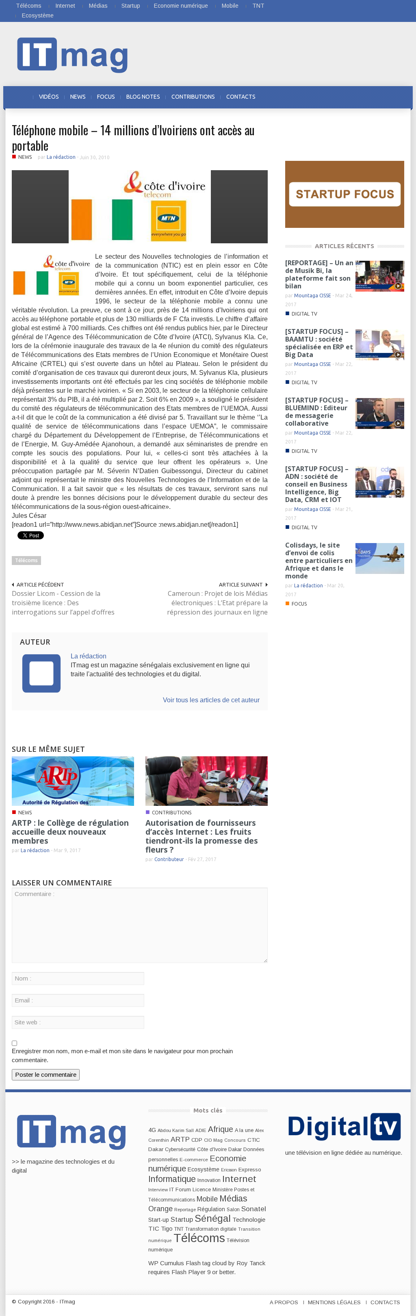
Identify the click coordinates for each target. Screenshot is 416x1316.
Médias (98, 5)
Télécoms (28, 5)
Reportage (185, 1209)
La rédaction (61, 157)
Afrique (220, 1129)
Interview (158, 1189)
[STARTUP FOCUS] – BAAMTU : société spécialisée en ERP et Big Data (319, 343)
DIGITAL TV (304, 313)
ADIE (200, 1130)
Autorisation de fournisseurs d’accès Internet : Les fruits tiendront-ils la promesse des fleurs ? (201, 836)
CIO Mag (213, 1140)
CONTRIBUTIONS (193, 96)
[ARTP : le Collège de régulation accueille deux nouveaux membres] (73, 780)
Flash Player (188, 1271)
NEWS (78, 96)
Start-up (158, 1219)
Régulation (211, 1209)
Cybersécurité (180, 1149)
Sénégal (213, 1218)
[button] (396, 96)
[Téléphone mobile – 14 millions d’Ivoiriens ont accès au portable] (140, 206)
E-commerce (194, 1159)
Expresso (249, 1170)
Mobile (230, 5)
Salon (233, 1209)
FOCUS (106, 96)
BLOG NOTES (143, 96)
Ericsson (229, 1169)
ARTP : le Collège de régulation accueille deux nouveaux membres (70, 832)
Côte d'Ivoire (212, 1149)
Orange (160, 1209)
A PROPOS (284, 1302)
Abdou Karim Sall (176, 1130)
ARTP (180, 1139)
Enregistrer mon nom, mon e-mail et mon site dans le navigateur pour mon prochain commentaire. (122, 1055)
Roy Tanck (250, 1263)
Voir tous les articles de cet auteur (211, 700)
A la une (244, 1130)
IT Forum (180, 1189)
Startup (130, 5)
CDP (196, 1140)
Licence (202, 1190)
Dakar (235, 1149)
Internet (65, 5)
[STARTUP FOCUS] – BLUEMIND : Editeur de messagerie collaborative (317, 412)
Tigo (167, 1228)
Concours (235, 1140)
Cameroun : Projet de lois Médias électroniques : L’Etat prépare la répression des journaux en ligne (217, 603)
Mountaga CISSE (312, 295)
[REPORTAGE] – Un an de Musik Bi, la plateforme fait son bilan (319, 274)
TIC (153, 1228)
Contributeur (169, 859)
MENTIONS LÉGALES (334, 1302)
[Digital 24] (344, 193)
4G (152, 1130)
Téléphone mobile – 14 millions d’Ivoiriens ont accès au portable (133, 137)
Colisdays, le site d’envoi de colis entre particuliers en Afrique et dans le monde (319, 560)
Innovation (209, 1180)
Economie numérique (181, 5)
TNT (258, 5)
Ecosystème (38, 15)
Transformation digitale (210, 1229)
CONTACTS (241, 96)
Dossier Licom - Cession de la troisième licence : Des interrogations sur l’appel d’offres (63, 603)
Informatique (172, 1179)
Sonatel (253, 1209)
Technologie (248, 1219)
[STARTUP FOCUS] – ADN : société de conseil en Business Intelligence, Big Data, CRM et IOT (317, 484)
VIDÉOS (49, 96)
